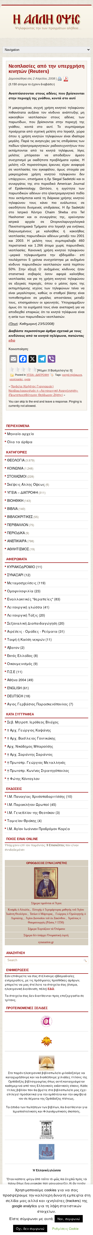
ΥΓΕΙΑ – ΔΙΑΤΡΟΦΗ (22, 492)
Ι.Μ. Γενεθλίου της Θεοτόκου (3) (33, 812)
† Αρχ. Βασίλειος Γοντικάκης (31, 738)
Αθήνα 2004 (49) (20, 679)
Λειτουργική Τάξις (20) (26, 615)
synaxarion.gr (46, 942)
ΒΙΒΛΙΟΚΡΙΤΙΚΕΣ (20, 516)
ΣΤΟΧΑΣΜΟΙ (16, 476)
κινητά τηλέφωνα (72, 374)
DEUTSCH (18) (18, 696)
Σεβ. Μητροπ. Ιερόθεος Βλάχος (33, 722)
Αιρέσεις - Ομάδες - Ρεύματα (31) (36, 631)
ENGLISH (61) (18, 687)
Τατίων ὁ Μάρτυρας (41, 914)
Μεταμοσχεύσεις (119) (26, 582)
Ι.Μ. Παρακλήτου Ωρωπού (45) (31, 804)
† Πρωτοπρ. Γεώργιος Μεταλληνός (36, 762)
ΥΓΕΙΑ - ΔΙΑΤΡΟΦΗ (37, 374)
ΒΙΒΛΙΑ (12, 508)
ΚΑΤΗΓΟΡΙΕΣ (16, 452)
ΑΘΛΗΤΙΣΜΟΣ (18, 548)
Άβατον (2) (16, 647)
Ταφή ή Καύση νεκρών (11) (29, 639)
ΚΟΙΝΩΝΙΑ (15, 468)
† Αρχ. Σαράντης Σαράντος (30, 754)
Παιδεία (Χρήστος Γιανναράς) (32, 386)
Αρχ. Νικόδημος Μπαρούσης (30, 746)
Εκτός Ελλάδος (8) (22, 655)
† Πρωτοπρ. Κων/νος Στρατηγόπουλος (38, 770)
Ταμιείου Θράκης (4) (24, 820)
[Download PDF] (66, 78)
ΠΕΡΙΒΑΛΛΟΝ (17, 524)
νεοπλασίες (16, 379)
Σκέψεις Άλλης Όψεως (26, 484)
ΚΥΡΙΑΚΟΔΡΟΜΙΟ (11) (24, 566)
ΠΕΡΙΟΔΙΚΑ (16, 532)
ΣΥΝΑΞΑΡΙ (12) (19, 574)
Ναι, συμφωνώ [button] (68, 1218)
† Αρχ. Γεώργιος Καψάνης (29, 730)
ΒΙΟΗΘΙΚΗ (15, 500)
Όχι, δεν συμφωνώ (30, 1228)
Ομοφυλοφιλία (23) (24, 591)
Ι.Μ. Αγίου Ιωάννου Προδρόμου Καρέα (38, 828)
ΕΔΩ (51, 989)
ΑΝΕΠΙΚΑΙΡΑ (16, 540)
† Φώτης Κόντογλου (23, 778)
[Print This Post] (59, 78)
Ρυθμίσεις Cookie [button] (65, 1228)
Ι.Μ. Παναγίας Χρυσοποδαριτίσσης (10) (39, 796)
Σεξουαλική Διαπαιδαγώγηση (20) (35, 623)
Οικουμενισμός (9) (22, 663)
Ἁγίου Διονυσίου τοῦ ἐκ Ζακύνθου (46, 918)
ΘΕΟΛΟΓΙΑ (16, 460)
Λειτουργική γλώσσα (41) (28, 607)
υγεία (27, 379)
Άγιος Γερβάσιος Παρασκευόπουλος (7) (40, 704)
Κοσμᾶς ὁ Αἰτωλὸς (19, 909)
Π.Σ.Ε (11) (14, 671)
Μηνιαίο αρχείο (20, 433)
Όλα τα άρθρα (19, 441)
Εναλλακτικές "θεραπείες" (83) (33, 599)
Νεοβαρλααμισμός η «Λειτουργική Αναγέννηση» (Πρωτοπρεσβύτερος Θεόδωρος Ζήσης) (43, 392)
